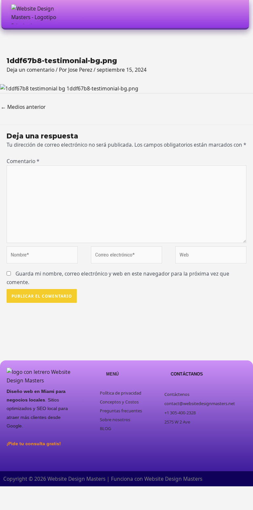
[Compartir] (44, 493)
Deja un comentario (30, 69)
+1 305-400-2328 (180, 413)
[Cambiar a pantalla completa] (26, 493)
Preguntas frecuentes (121, 411)
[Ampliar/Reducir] (8, 493)
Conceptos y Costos (119, 402)
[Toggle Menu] (235, 14)
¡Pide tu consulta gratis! (34, 443)
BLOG (105, 428)
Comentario (23, 161)
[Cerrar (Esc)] (61, 493)
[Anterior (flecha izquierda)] (8, 504)
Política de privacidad (120, 393)
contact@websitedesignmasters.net (199, 403)
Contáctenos (176, 394)
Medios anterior (23, 106)
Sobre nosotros (115, 420)
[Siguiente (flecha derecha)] (26, 504)
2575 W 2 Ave (177, 422)
